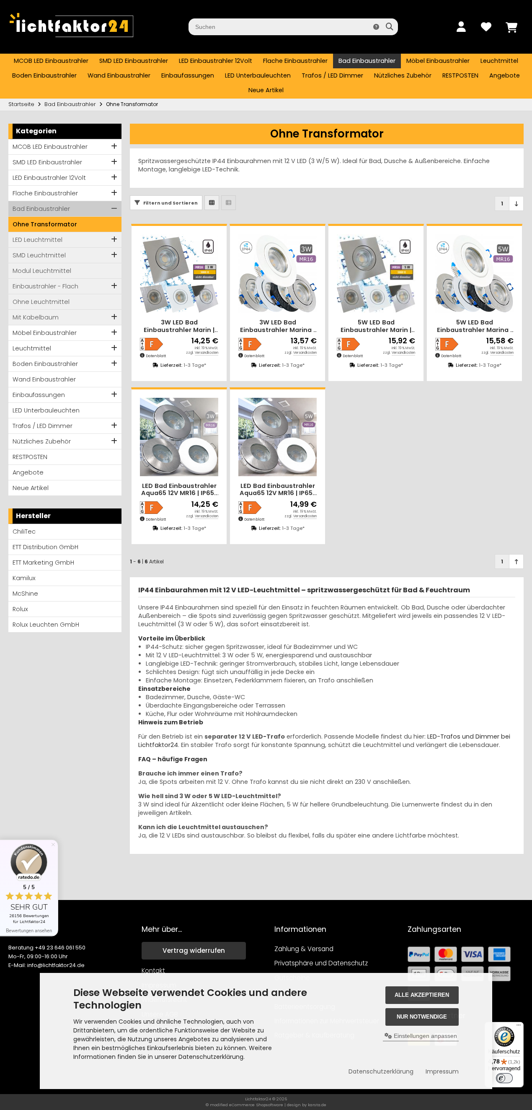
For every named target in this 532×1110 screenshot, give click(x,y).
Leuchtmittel (499, 61)
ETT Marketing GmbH (43, 562)
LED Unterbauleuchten (258, 75)
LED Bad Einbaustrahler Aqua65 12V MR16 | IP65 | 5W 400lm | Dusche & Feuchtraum (278, 489)
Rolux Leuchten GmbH (46, 624)
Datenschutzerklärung (381, 1071)
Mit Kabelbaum (36, 317)
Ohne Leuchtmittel (41, 302)
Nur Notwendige (422, 1017)
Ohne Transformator (45, 224)
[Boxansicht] (211, 202)
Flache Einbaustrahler (295, 61)
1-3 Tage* (194, 365)
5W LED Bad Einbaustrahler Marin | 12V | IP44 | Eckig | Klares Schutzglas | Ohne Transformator (376, 326)
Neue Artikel (266, 90)
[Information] (376, 26)
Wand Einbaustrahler (119, 75)
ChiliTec (24, 531)
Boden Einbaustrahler (44, 75)
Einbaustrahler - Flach (45, 286)
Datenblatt (156, 355)
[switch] (504, 1078)
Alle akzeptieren (422, 995)
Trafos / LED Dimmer (332, 75)
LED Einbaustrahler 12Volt (215, 61)
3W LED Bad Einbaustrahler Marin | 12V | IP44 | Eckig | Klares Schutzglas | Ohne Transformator (179, 326)
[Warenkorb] (511, 26)
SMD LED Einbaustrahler (133, 61)
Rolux (20, 609)
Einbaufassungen (187, 75)
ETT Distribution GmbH (45, 547)
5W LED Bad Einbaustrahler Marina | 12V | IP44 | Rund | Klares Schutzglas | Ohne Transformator (474, 326)
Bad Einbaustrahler (366, 61)
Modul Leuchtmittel (42, 271)
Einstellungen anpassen (424, 1035)
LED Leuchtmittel (37, 240)
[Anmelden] (460, 26)
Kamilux (24, 578)
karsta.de (317, 1104)
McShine (25, 593)
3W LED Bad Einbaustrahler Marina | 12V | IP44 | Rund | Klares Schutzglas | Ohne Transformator (277, 326)
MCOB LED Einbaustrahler (51, 61)
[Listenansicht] (228, 202)
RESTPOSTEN (460, 75)
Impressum (442, 1071)
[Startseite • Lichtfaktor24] (71, 41)
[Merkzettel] (486, 26)
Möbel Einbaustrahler (438, 61)
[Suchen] (389, 27)
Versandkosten (206, 352)
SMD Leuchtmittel (39, 255)
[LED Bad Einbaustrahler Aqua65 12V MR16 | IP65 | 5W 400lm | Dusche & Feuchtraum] (277, 437)
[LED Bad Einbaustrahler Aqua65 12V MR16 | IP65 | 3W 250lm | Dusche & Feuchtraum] (179, 437)
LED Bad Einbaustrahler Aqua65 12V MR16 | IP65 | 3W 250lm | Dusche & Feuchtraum (179, 489)
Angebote (504, 75)
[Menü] (519, 1027)
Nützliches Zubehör (402, 75)
